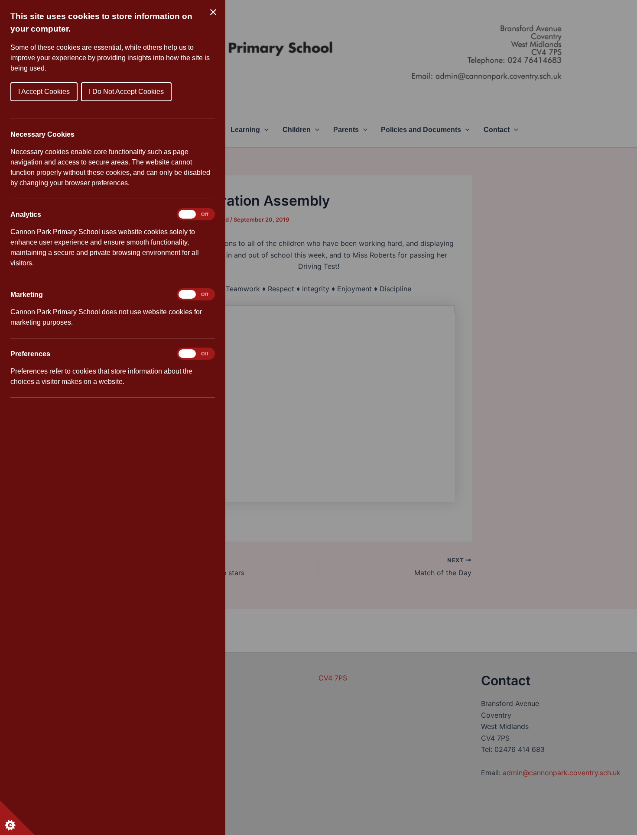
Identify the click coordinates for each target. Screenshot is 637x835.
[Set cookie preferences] (17, 817)
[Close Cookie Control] (213, 12)
